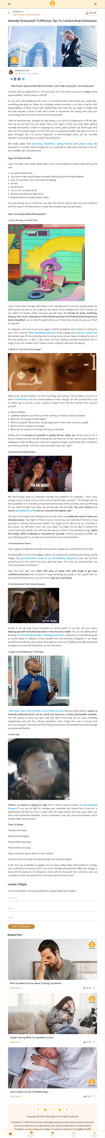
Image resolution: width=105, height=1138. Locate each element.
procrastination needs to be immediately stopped (48, 558)
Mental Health (19, 14)
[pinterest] (67, 1109)
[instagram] (45, 1109)
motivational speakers (30, 635)
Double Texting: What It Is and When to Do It (32, 1037)
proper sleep (86, 143)
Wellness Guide (33, 14)
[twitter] (52, 1109)
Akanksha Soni (22, 70)
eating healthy (65, 143)
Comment (13, 898)
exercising (37, 143)
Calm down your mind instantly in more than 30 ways (36, 710)
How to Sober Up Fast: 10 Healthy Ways (29, 1091)
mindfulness (21, 399)
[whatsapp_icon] (23, 79)
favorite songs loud (86, 332)
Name (11, 908)
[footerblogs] (10, 1134)
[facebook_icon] (19, 79)
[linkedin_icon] (15, 79)
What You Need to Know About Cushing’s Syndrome (35, 983)
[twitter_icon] (11, 79)
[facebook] (38, 1109)
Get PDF (92, 13)
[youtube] (59, 1109)
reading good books (54, 635)
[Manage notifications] (99, 1132)
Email (11, 917)
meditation (49, 143)
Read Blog (16, 988)
